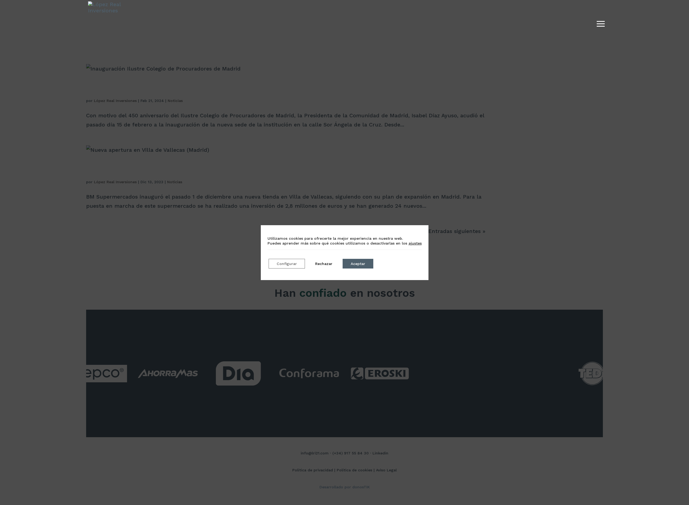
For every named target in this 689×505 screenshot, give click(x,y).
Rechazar (323, 264)
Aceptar (358, 264)
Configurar (287, 264)
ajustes (415, 243)
